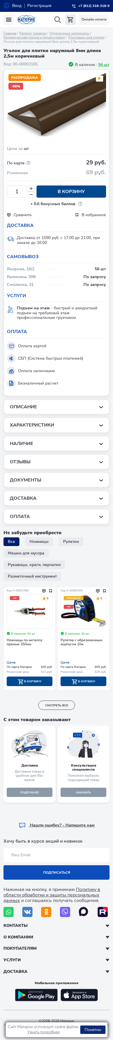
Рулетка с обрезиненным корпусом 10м (81, 642)
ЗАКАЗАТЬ (83, 793)
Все (11, 541)
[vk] (27, 912)
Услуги (12, 960)
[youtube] (103, 912)
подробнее (29, 793)
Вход (16, 5)
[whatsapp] (8, 912)
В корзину (71, 191)
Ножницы (39, 541)
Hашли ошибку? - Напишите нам (62, 825)
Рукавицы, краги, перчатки (34, 564)
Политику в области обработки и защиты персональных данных (51, 895)
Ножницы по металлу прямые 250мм (24, 642)
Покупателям (20, 948)
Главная (9, 33)
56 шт (104, 64)
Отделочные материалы (69, 33)
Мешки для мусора (26, 553)
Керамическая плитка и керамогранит (34, 37)
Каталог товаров (32, 33)
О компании (18, 937)
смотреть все (56, 705)
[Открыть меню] (8, 19)
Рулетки (71, 541)
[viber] (65, 912)
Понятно (93, 1029)
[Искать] (57, 20)
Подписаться (56, 872)
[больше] (31, 188)
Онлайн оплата (94, 19)
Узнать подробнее (43, 1032)
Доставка (15, 971)
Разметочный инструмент (32, 576)
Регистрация (39, 5)
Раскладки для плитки (86, 37)
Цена (11, 662)
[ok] (46, 912)
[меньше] (31, 195)
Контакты (15, 925)
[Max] (84, 912)
